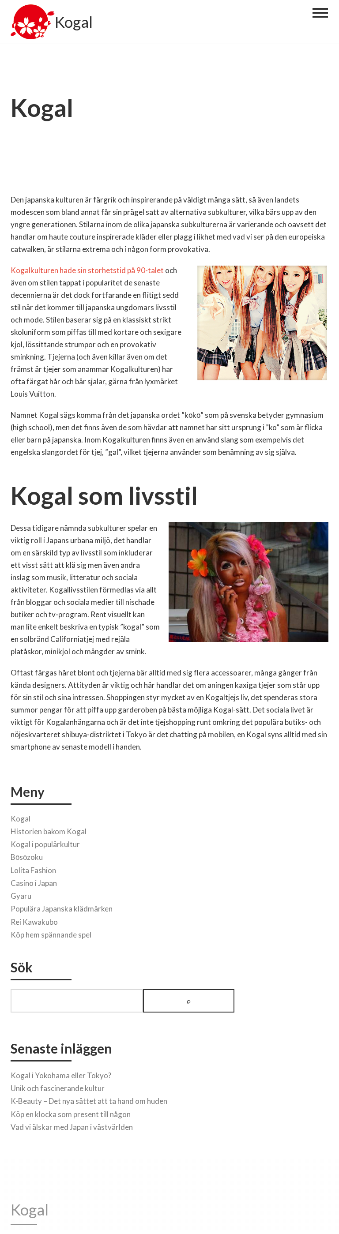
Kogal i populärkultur (45, 844)
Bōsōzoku (27, 857)
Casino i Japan (34, 883)
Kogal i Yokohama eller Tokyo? (61, 1075)
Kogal (74, 21)
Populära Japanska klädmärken (62, 908)
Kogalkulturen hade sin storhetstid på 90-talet (87, 270)
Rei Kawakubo (34, 921)
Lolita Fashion (33, 870)
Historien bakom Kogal (49, 831)
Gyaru (21, 895)
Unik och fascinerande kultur (58, 1088)
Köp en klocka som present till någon (71, 1114)
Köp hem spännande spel (51, 934)
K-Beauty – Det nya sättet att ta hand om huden (89, 1101)
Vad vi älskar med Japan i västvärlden (72, 1127)
